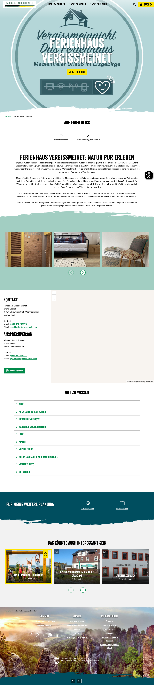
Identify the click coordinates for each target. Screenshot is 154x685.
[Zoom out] (54, 296)
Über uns (110, 621)
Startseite (8, 116)
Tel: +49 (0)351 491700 (44, 621)
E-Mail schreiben (44, 625)
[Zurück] (71, 272)
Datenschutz (109, 633)
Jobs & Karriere (109, 625)
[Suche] (134, 4)
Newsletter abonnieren (77, 625)
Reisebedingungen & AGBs (109, 646)
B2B (77, 633)
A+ (79, 681)
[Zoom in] (54, 292)
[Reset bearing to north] (54, 299)
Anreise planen (77, 621)
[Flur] (28, 249)
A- (73, 681)
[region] (102, 336)
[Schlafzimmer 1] (77, 249)
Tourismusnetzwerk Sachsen (109, 639)
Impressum (110, 629)
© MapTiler (130, 382)
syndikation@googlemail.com (23, 327)
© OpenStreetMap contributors (143, 382)
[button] (77, 72)
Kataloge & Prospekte (77, 637)
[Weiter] (83, 272)
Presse (77, 629)
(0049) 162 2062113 (18, 324)
